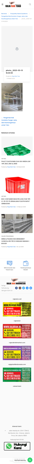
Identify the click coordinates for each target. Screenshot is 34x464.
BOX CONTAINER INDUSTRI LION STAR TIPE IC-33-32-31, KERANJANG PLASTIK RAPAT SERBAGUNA (15, 201)
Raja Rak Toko (16, 76)
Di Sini (22, 440)
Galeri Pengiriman (7, 236)
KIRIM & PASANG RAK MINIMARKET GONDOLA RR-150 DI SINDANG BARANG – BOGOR (15, 241)
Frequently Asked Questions (18, 13)
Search (30, 4)
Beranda (4, 13)
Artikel (3, 158)
